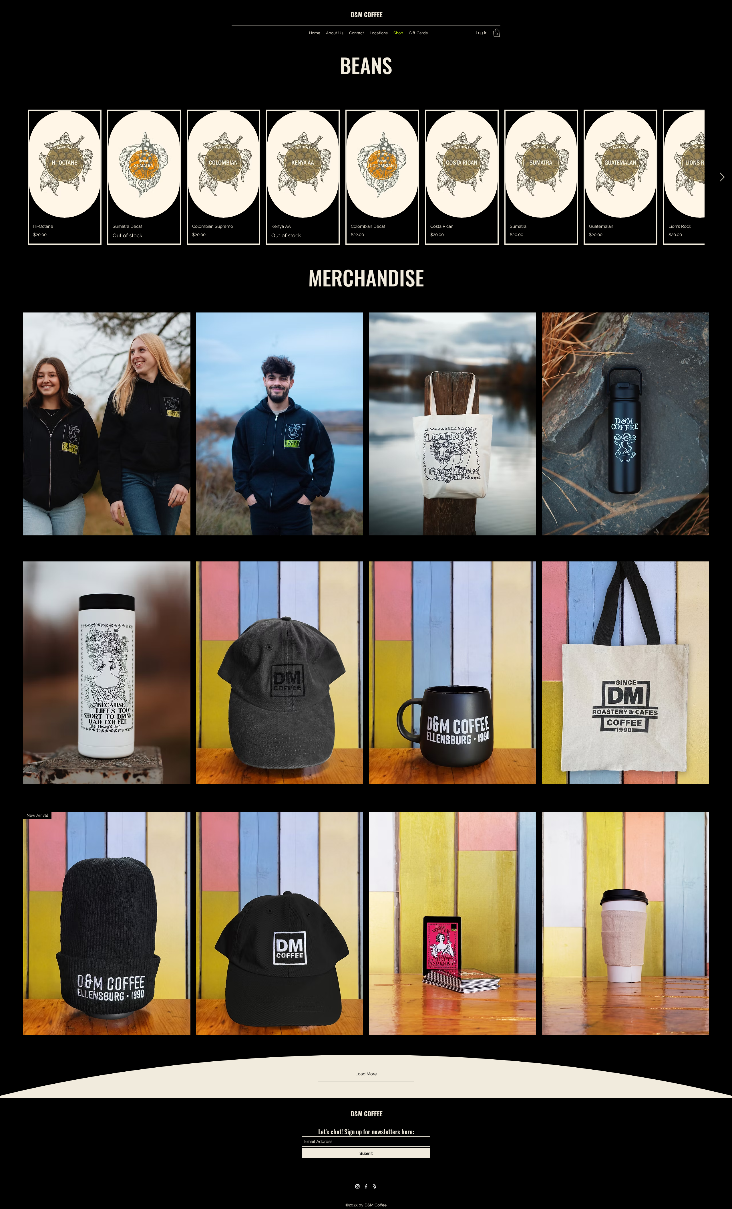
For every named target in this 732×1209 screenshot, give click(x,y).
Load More (366, 1074)
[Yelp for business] (374, 1186)
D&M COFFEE (367, 14)
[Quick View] (64, 164)
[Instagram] (357, 1186)
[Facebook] (366, 1186)
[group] (366, 177)
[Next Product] (722, 177)
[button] (496, 33)
